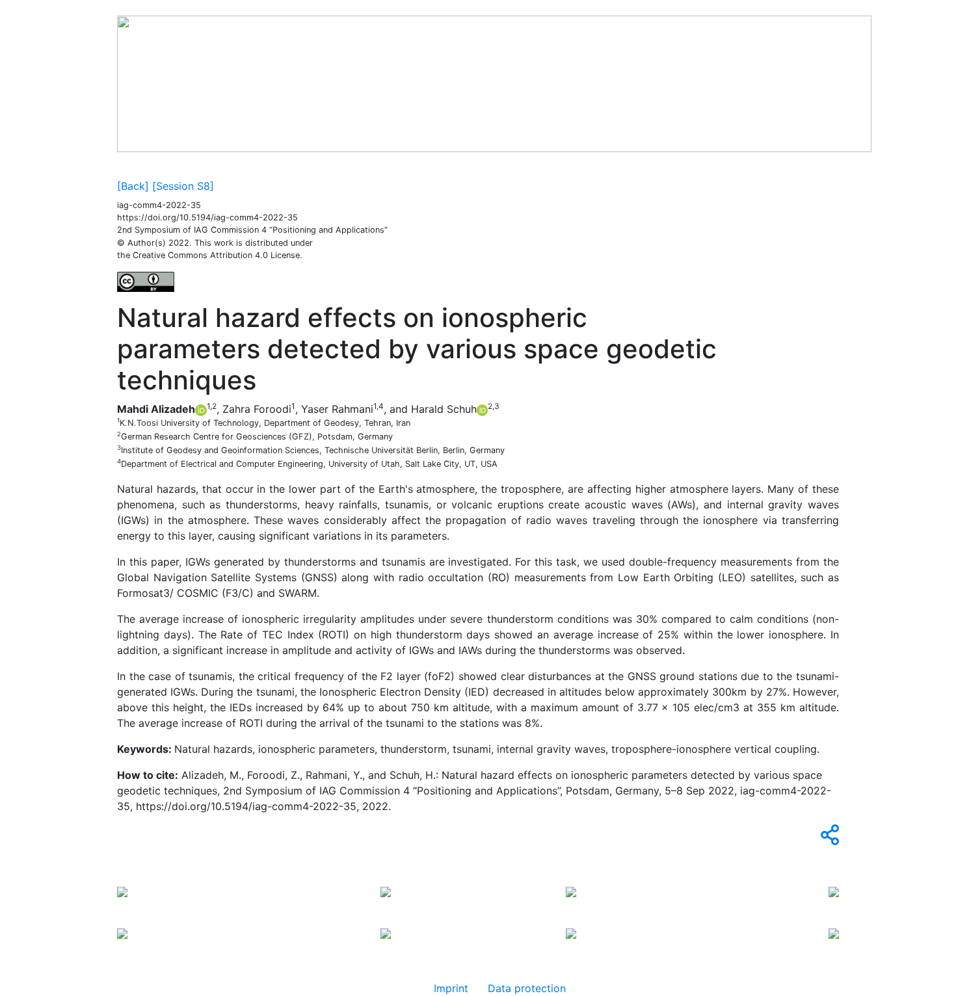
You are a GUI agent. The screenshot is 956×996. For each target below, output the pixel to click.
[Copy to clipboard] (827, 838)
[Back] (133, 185)
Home (137, 165)
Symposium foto (202, 165)
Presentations (417, 165)
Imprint (451, 988)
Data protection (527, 988)
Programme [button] (335, 165)
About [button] (270, 165)
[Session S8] (183, 185)
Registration (490, 165)
